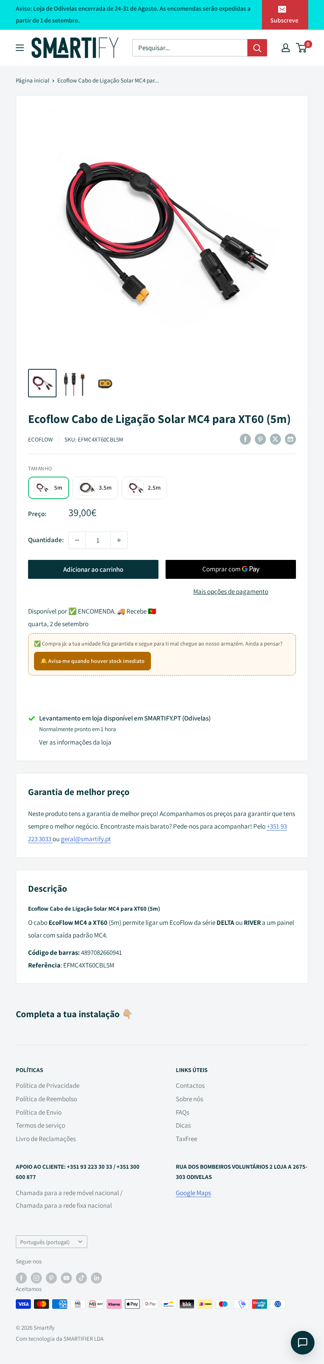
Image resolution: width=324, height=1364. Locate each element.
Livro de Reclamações (46, 1138)
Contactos (190, 1085)
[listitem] (48, 488)
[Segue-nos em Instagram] (36, 1277)
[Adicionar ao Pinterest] (260, 439)
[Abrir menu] (20, 48)
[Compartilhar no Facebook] (245, 439)
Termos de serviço (40, 1125)
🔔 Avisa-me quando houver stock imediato (92, 660)
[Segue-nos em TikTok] (81, 1277)
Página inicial (32, 80)
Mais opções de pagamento (230, 591)
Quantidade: (46, 539)
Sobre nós (189, 1099)
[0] (302, 47)
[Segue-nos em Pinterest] (51, 1277)
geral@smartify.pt (86, 838)
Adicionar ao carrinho (93, 569)
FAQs (182, 1112)
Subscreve (284, 20)
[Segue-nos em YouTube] (66, 1277)
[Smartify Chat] (303, 1343)
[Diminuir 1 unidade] (77, 540)
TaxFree (186, 1138)
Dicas (183, 1125)
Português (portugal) (45, 1242)
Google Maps (193, 1192)
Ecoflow (40, 439)
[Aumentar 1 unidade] (119, 540)
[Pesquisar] (257, 47)
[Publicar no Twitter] (275, 439)
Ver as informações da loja (75, 742)
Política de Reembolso (46, 1099)
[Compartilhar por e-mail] (290, 439)
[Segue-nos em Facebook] (21, 1277)
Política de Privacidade (47, 1085)
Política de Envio (39, 1112)
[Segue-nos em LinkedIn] (96, 1277)
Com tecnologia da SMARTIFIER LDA (60, 1338)
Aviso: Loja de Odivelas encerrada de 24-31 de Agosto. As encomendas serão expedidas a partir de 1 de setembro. (133, 14)
